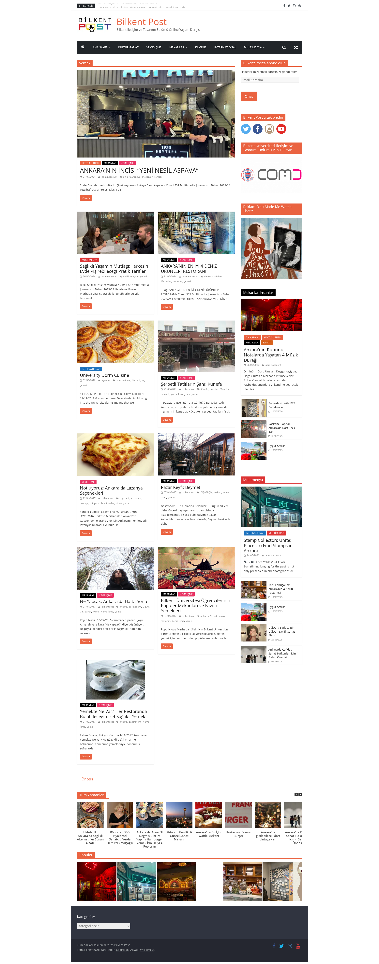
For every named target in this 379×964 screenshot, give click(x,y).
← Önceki (85, 779)
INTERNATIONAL (225, 47)
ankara (127, 176)
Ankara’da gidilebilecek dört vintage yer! (268, 835)
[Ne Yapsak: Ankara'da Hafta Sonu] (115, 549)
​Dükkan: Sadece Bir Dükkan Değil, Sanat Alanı (281, 631)
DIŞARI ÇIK (206, 492)
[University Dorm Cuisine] (115, 323)
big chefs (124, 498)
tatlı (188, 394)
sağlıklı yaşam (131, 276)
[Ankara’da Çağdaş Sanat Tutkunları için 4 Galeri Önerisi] (253, 648)
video (119, 503)
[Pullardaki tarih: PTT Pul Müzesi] (253, 401)
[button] (300, 794)
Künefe (204, 389)
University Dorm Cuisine (104, 375)
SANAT (267, 342)
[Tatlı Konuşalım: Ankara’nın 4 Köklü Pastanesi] (253, 583)
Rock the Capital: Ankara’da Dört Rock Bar (281, 427)
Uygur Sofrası (277, 446)
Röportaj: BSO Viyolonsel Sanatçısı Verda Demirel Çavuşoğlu (120, 837)
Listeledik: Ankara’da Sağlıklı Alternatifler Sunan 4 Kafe (90, 837)
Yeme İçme (138, 380)
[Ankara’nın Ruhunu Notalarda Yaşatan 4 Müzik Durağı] (271, 301)
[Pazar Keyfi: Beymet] (196, 436)
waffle (96, 611)
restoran (177, 281)
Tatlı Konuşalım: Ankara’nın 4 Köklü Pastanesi (128, 6)
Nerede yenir (217, 616)
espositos (136, 498)
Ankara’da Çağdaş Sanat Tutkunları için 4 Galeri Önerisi (283, 653)
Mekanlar (147, 176)
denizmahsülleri (213, 276)
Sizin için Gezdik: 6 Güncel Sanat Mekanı (179, 835)
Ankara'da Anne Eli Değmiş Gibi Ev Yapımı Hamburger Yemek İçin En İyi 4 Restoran (149, 839)
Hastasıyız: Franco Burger (238, 834)
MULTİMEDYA (253, 47)
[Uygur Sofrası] (253, 444)
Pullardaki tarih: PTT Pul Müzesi (281, 405)
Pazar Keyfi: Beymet (180, 487)
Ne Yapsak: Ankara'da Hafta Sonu (113, 601)
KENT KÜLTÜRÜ (90, 163)
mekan (217, 492)
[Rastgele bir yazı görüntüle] (296, 47)
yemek (157, 176)
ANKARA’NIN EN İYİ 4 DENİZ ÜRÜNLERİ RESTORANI (189, 268)
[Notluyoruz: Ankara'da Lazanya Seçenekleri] (115, 436)
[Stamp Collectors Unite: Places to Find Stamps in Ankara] (271, 488)
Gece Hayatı (252, 337)
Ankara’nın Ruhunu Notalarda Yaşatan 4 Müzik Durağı (271, 355)
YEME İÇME (127, 163)
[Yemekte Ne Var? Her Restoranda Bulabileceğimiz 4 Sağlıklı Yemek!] (115, 662)
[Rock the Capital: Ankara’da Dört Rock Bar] (253, 422)
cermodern (135, 606)
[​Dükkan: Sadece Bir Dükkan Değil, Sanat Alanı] (253, 626)
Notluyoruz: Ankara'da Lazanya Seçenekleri (111, 490)
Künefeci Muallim (219, 389)
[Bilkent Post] (83, 47)
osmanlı (165, 394)
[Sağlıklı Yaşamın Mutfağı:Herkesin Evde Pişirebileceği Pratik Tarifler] (115, 214)
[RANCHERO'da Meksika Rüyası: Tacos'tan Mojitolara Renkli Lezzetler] (176, 883)
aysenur (106, 380)
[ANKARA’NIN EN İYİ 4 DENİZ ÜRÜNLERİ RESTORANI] (196, 214)
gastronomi (135, 721)
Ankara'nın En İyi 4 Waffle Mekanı (209, 834)
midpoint (95, 503)
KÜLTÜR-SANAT (128, 47)
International (123, 380)
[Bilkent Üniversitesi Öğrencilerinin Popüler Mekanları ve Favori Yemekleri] (196, 549)
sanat (88, 611)
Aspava (136, 176)
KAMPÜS (200, 47)
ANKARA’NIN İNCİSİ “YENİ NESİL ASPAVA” (139, 170)
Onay (249, 96)
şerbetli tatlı (177, 394)
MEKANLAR (176, 47)
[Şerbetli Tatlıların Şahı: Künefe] (196, 323)
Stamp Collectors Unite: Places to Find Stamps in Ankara (268, 545)
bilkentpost (189, 389)
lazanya (84, 503)
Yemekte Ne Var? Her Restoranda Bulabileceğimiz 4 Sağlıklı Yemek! (113, 713)
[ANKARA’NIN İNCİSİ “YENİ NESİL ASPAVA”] (156, 72)
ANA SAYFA (100, 47)
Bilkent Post (141, 21)
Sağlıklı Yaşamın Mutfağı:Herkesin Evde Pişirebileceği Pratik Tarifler (114, 268)
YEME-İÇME (153, 47)
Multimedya (107, 503)
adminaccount (110, 176)
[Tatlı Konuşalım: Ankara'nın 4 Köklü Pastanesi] (242, 883)
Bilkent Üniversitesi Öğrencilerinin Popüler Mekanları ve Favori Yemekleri (195, 605)
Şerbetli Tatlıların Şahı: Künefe (191, 384)
